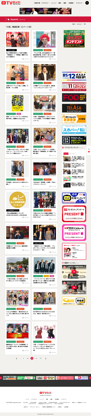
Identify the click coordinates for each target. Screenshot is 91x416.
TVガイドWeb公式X (58, 403)
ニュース (53, 3)
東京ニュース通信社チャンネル (79, 402)
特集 (59, 3)
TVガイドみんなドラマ (65, 402)
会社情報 (66, 406)
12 (36, 358)
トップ (27, 399)
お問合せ (60, 406)
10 (27, 358)
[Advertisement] (74, 60)
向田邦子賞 (37, 3)
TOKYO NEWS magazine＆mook (13, 402)
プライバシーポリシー (35, 406)
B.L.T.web (25, 402)
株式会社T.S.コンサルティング (45, 403)
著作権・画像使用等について (49, 406)
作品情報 (71, 3)
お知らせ (26, 406)
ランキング (79, 3)
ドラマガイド (44, 3)
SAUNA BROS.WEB (53, 402)
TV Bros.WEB (33, 402)
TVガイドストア (32, 403)
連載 (65, 3)
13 (40, 358)
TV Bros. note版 (42, 402)
